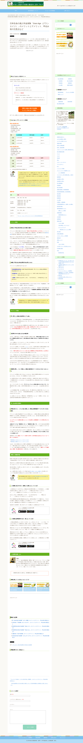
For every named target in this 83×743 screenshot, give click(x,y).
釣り (58, 166)
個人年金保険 (23, 33)
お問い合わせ (67, 10)
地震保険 (59, 219)
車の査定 (59, 231)
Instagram (59, 129)
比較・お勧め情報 (60, 147)
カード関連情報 (61, 172)
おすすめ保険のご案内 (61, 139)
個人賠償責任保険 (60, 103)
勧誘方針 (60, 275)
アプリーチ (29, 509)
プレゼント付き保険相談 (50, 10)
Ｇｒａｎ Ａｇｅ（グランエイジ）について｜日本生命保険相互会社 (30, 215)
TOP (23, 15)
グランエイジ (15, 644)
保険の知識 (59, 143)
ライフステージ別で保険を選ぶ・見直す (65, 174)
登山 (58, 160)
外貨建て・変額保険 (61, 202)
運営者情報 (60, 278)
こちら (26, 346)
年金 (58, 250)
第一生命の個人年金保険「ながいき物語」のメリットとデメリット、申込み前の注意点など (30, 620)
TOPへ (16, 10)
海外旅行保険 (59, 206)
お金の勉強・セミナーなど (63, 225)
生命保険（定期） (60, 179)
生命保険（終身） (60, 181)
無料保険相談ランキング (33, 10)
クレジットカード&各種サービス (63, 170)
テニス (58, 153)
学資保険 (60, 83)
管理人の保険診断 (60, 145)
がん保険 (60, 85)
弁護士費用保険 (60, 233)
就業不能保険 (70, 85)
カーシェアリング (62, 227)
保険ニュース (59, 240)
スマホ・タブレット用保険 (62, 235)
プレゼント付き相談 (70, 92)
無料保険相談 (60, 92)
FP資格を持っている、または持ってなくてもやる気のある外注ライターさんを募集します (66, 262)
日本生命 (26, 644)
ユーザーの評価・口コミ (62, 141)
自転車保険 (70, 101)
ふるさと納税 (61, 223)
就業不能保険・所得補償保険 (63, 189)
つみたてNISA (61, 244)
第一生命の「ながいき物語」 (36, 471)
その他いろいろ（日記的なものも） (64, 246)
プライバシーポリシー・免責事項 (65, 270)
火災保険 (59, 216)
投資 (58, 242)
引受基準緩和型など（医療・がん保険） (65, 204)
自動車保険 (60, 101)
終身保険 (60, 80)
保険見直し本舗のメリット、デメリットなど (20, 441)
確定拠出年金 (61, 252)
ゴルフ (58, 155)
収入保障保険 (60, 78)
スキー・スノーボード (61, 162)
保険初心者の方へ (60, 137)
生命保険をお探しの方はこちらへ (65, 277)
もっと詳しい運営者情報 (62, 126)
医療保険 (70, 83)
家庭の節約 (59, 221)
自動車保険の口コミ (62, 214)
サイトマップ (61, 269)
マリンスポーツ (60, 164)
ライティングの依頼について (63, 127)
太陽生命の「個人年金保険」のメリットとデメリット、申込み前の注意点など (28, 633)
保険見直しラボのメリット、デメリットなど (20, 439)
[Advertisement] (29, 63)
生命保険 (30, 644)
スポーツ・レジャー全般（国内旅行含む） (65, 149)
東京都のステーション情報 (65, 229)
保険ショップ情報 (62, 210)
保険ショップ (60, 94)
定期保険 (70, 78)
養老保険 (59, 195)
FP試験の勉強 (60, 248)
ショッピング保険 (60, 168)
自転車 (58, 158)
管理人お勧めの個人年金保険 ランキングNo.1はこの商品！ (29, 109)
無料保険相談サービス (61, 208)
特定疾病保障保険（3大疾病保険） (64, 191)
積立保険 (59, 193)
